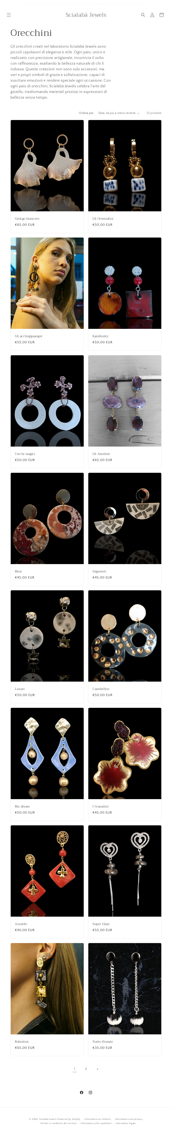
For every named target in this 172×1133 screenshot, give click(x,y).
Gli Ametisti (101, 454)
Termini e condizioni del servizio (58, 1123)
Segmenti (99, 572)
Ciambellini (101, 689)
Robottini (22, 1042)
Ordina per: (86, 113)
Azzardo (21, 924)
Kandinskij (100, 336)
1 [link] (74, 1069)
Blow (18, 572)
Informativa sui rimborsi (98, 1119)
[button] (8, 15)
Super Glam (101, 924)
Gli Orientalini (103, 219)
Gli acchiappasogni (28, 336)
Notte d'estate (103, 1042)
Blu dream (22, 807)
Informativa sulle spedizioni (96, 1123)
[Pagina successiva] (97, 1069)
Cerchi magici (25, 454)
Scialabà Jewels (48, 1119)
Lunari (20, 689)
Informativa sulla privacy (129, 1119)
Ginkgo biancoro (27, 219)
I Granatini (100, 807)
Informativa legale (126, 1123)
